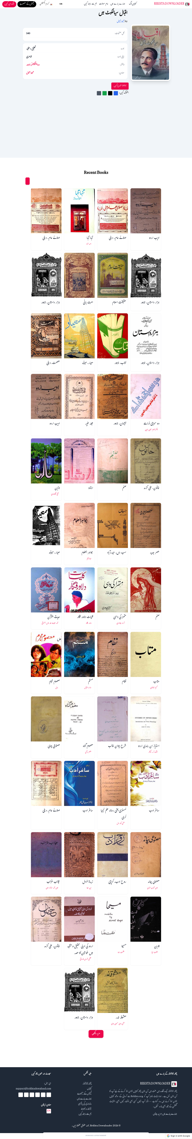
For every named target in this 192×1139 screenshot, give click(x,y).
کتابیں (134, 4)
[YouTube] (38, 1094)
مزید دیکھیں (96, 1034)
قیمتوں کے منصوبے (84, 1093)
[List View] (22, 181)
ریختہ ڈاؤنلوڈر (87, 1083)
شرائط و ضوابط (86, 1109)
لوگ (130, 4)
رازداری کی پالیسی (85, 1104)
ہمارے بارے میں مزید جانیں (165, 1114)
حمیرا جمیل (120, 21)
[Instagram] (32, 1094)
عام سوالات (103, 4)
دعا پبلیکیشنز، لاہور (33, 65)
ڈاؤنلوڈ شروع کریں (120, 86)
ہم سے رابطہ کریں (90, 4)
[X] (43, 1094)
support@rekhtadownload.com (33, 1088)
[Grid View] (27, 181)
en (48, 1111)
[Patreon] (21, 1094)
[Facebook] (49, 1094)
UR (60, 4)
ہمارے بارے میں (117, 4)
